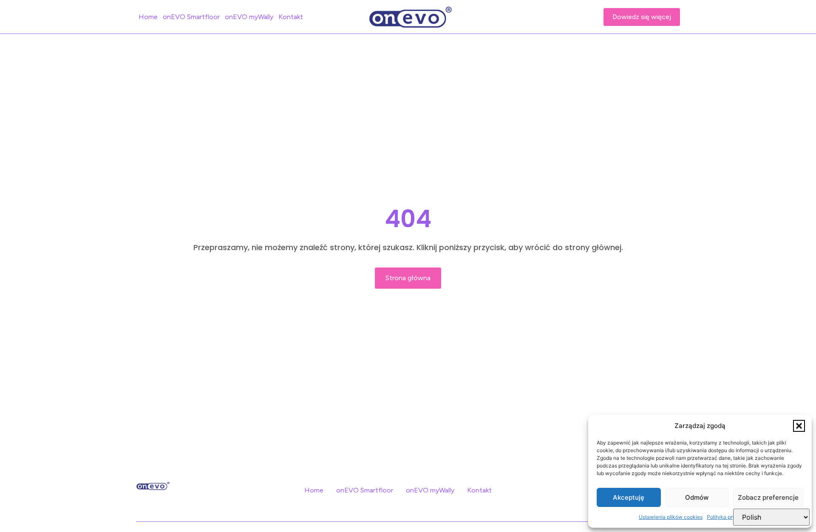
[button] (799, 426)
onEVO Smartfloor (191, 17)
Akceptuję (628, 497)
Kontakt (290, 17)
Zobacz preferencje (768, 497)
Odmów (696, 497)
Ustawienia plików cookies (671, 517)
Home (148, 17)
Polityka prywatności (732, 517)
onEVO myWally (249, 17)
